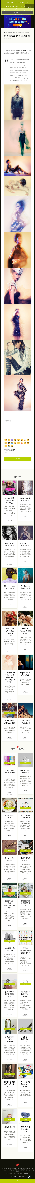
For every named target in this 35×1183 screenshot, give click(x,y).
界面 (5, 6)
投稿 (29, 7)
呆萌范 (9, 737)
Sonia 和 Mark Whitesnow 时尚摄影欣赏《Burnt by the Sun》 (9, 677)
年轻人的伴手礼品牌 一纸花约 (9, 772)
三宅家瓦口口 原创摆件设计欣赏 (25, 1039)
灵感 (23, 2)
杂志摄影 (27, 32)
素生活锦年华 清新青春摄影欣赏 (9, 994)
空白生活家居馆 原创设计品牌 (25, 903)
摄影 (15, 2)
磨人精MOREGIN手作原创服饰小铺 (25, 950)
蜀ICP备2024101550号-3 (17, 1176)
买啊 (20, 6)
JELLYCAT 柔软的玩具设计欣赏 (25, 1129)
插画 (12, 2)
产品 (26, 2)
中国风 (9, 1104)
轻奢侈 (25, 790)
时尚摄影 (22, 32)
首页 (8, 2)
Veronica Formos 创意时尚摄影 (25, 631)
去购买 (9, 713)
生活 (19, 2)
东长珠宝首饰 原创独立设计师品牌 (25, 994)
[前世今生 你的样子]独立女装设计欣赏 (9, 1084)
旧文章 (17, 1181)
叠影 (14, 32)
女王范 (25, 1102)
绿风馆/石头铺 (9, 1127)
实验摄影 (17, 32)
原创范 (25, 878)
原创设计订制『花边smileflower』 (9, 1039)
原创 (9, 6)
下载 (13, 6)
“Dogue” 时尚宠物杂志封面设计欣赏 (9, 500)
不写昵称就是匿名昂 (10, 450)
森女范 (25, 923)
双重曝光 (10, 32)
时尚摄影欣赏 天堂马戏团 (17, 36)
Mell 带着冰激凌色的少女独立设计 (25, 1084)
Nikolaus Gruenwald (21, 50)
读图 (24, 6)
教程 (17, 6)
